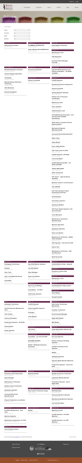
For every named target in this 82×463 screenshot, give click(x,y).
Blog (67, 7)
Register (18, 460)
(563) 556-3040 (16, 447)
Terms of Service (33, 460)
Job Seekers (27, 7)
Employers (39, 7)
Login (76, 1)
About (49, 7)
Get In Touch (16, 444)
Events (76, 7)
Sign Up (72, 1)
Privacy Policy (24, 460)
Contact (59, 7)
